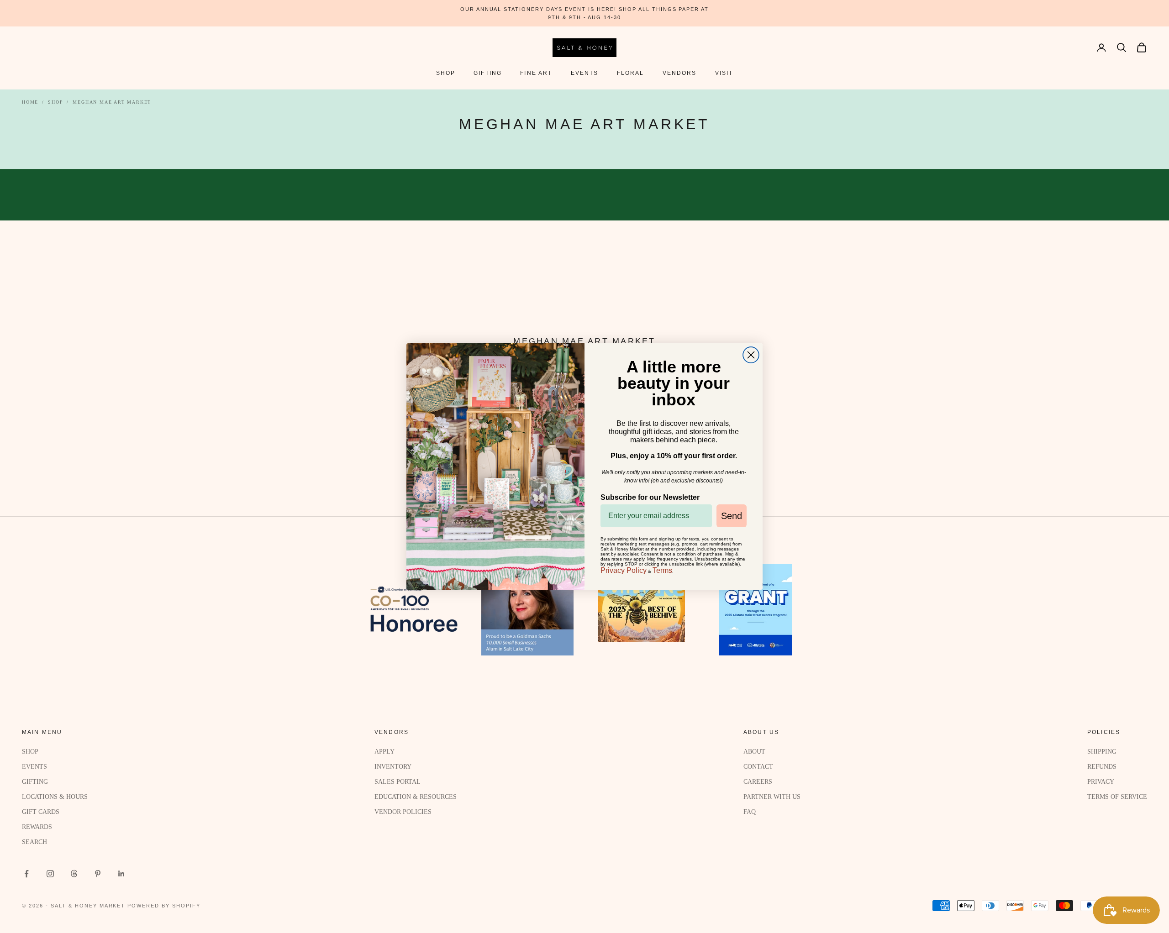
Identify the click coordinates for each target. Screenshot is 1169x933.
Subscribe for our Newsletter (650, 497)
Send (731, 516)
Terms (662, 570)
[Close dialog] (751, 355)
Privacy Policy (623, 570)
